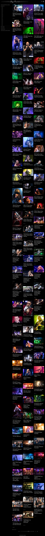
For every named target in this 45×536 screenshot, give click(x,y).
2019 (2, 15)
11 (33, 531)
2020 (2, 14)
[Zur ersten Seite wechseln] (19, 531)
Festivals (3, 26)
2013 (2, 22)
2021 (2, 13)
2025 (2, 8)
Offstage (3, 27)
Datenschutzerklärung (5, 30)
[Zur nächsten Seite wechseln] (35, 531)
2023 (2, 10)
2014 (2, 21)
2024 (2, 9)
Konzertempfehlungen (5, 4)
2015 (2, 20)
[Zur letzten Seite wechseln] (37, 531)
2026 (2, 7)
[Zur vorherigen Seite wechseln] (21, 531)
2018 (2, 16)
